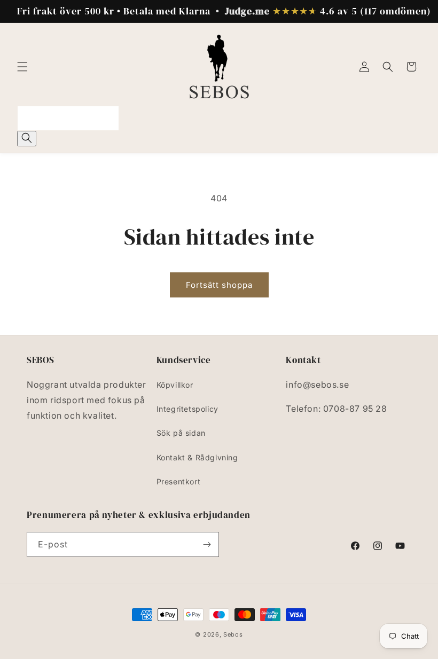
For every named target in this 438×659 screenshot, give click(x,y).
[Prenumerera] (206, 544)
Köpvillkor (175, 384)
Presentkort (179, 481)
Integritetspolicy (187, 408)
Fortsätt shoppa (219, 285)
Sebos (233, 634)
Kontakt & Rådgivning (197, 457)
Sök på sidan (181, 432)
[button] (22, 67)
